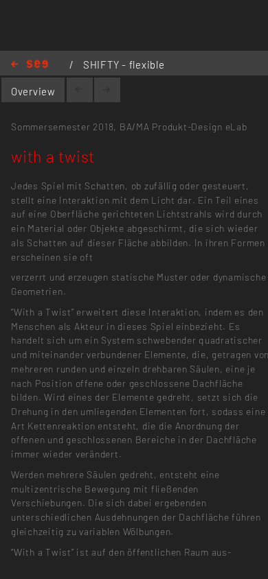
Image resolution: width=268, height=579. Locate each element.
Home (29, 64)
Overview (33, 91)
